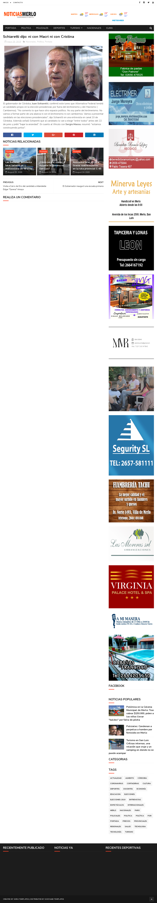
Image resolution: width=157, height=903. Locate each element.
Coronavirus (116, 783)
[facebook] (139, 2)
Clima (109, 28)
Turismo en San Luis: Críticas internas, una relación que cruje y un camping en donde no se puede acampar (131, 747)
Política (40, 41)
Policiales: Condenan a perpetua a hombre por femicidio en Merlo (139, 729)
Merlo (113, 810)
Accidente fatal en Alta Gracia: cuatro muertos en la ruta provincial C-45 (87, 165)
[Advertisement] (27, 873)
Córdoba (142, 778)
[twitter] (148, 2)
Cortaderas (133, 783)
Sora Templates (21, 899)
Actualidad (116, 778)
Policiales (42, 28)
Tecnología (115, 832)
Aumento (129, 778)
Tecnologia (140, 826)
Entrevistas (135, 800)
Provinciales (140, 821)
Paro (137, 810)
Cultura (147, 783)
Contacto (18, 3)
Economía (141, 789)
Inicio (5, 3)
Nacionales (94, 28)
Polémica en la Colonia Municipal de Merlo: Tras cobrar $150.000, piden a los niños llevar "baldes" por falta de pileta (131, 713)
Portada (11, 28)
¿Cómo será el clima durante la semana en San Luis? (51, 165)
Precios (126, 821)
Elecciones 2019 (117, 800)
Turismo (75, 28)
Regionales (115, 826)
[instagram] (144, 2)
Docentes (128, 789)
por (149, 816)
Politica (26, 28)
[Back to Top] (151, 899)
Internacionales (136, 805)
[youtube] (153, 2)
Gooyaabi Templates (54, 899)
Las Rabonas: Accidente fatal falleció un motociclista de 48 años (18, 165)
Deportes (59, 28)
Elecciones (129, 794)
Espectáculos (117, 805)
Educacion (115, 794)
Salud (128, 826)
